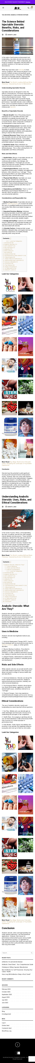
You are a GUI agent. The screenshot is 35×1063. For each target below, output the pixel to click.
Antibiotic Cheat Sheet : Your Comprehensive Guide (17, 964)
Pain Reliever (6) (8, 265)
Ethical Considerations (12, 569)
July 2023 (4, 1000)
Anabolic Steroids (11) (10, 244)
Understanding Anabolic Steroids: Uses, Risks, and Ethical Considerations (16, 499)
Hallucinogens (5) (9, 257)
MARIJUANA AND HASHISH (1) (13, 260)
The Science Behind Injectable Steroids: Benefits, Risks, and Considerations (13, 26)
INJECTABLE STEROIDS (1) (12, 258)
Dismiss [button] (28, 2)
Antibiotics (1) (7, 249)
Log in (4, 1023)
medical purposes (12, 203)
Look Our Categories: (14, 241)
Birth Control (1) (8, 250)
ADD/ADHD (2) (8, 243)
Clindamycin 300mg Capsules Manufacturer (15, 967)
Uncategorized (6, 1014)
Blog (3, 1011)
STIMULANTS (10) (9, 268)
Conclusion (7, 601)
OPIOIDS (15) (8, 263)
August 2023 (6, 997)
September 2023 (7, 994)
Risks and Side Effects (12, 568)
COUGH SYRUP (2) (9, 254)
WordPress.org (6, 1031)
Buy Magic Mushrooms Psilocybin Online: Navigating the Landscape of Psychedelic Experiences (17, 463)
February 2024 (6, 989)
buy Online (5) (7, 252)
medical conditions (7, 645)
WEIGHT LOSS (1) (9, 270)
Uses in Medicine (11, 566)
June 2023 (5, 1002)
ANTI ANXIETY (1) (9, 246)
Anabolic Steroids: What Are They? (13, 564)
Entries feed (5, 1025)
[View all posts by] (3, 34)
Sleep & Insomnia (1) (10, 266)
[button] (3, 8)
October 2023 (6, 992)
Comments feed (6, 1028)
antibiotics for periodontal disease (12, 962)
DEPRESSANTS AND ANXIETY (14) (14, 255)
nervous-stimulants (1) (10, 262)
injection (12, 107)
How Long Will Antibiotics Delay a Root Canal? (16, 974)
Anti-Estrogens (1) (9, 247)
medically (21, 70)
